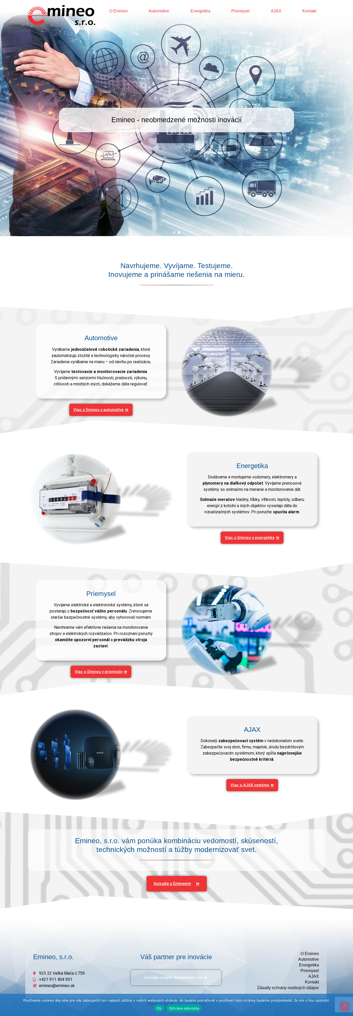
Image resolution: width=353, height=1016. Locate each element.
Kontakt (309, 11)
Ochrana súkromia (184, 1008)
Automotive (159, 11)
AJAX (276, 11)
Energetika (200, 11)
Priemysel (240, 11)
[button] (5, 120)
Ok (159, 1008)
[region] (176, 120)
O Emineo (118, 11)
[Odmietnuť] (344, 1006)
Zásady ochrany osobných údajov (288, 988)
